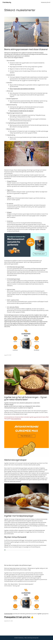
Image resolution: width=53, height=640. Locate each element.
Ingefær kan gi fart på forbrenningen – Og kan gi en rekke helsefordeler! (25, 398)
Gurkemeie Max (8, 613)
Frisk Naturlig (7, 2)
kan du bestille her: (16, 418)
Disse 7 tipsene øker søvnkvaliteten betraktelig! (22, 88)
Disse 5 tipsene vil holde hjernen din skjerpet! (21, 111)
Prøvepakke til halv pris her (17, 617)
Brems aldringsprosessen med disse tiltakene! (26, 49)
